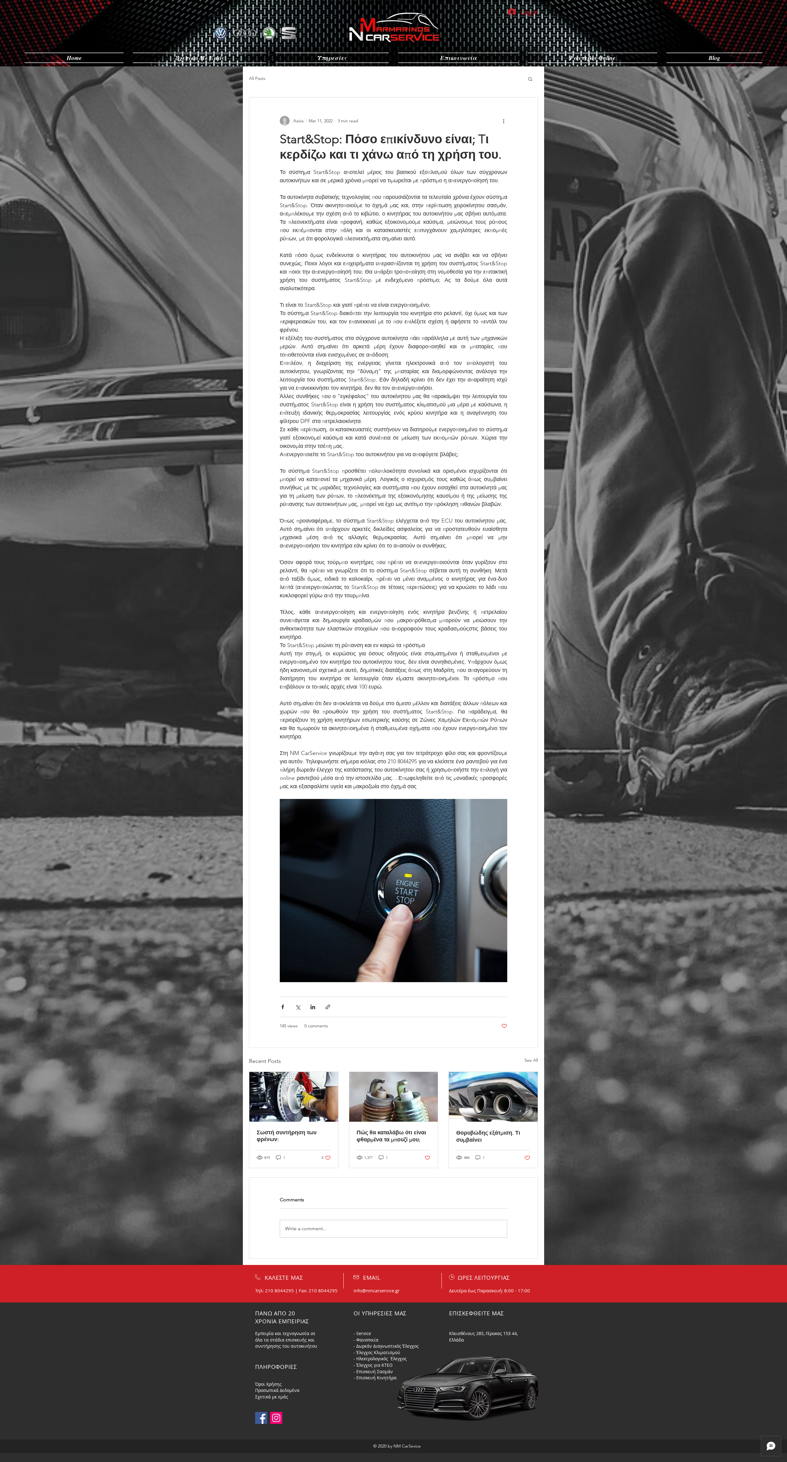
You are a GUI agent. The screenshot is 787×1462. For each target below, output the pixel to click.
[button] (530, 78)
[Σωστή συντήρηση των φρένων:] (293, 1097)
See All (531, 1060)
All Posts (257, 78)
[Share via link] (328, 1007)
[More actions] (503, 120)
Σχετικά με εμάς (271, 1397)
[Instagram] (276, 1418)
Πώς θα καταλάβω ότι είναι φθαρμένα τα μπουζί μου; (391, 1136)
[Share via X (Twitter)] (298, 1007)
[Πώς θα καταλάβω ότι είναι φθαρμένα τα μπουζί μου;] (393, 1097)
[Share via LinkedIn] (313, 1007)
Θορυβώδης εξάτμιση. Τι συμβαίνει (488, 1136)
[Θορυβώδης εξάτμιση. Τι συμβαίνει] (493, 1097)
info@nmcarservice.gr (377, 1290)
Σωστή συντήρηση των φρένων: (287, 1136)
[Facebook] (261, 1418)
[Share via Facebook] (283, 1007)
